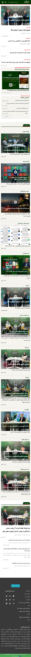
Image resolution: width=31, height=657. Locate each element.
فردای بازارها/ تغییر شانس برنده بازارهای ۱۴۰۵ (18, 90)
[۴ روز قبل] (15, 80)
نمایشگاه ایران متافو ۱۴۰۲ (23, 608)
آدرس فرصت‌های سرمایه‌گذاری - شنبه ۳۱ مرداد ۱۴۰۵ (17, 246)
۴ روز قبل (3, 156)
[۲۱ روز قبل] (15, 327)
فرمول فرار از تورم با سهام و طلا (20, 30)
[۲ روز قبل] (15, 203)
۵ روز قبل (3, 404)
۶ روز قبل (2, 186)
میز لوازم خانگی (25, 439)
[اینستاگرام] (13, 600)
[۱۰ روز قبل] (15, 451)
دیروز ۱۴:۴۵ (3, 65)
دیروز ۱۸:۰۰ (4, 105)
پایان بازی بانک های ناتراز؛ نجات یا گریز (21, 370)
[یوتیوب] (6, 596)
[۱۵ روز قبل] (15, 481)
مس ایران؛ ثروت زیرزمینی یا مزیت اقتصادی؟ (21, 563)
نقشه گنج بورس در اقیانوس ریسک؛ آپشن (19, 41)
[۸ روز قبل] (15, 265)
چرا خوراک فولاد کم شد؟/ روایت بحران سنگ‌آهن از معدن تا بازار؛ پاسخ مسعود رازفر (16, 530)
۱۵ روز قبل (3, 496)
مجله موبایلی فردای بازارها (22, 69)
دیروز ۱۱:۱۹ (3, 46)
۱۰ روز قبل (3, 464)
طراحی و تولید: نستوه (15, 656)
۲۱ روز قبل (3, 342)
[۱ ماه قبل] (15, 359)
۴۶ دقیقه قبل (4, 36)
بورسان (27, 27)
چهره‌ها (27, 377)
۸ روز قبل (3, 280)
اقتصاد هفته (26, 132)
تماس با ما (27, 594)
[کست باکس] (13, 604)
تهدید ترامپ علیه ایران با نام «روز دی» (20, 53)
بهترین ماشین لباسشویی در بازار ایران (21, 462)
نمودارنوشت (26, 50)
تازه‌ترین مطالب (24, 98)
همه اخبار (27, 597)
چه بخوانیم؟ (26, 253)
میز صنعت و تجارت (24, 315)
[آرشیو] (6, 604)
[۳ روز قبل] (15, 235)
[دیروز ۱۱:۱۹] (15, 421)
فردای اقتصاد (15, 2)
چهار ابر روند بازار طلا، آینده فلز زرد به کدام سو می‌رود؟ (17, 103)
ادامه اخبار (6, 116)
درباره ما (28, 591)
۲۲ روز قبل (5, 568)
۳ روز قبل (3, 248)
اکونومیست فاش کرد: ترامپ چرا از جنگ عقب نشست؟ (15, 62)
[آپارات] (6, 600)
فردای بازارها (26, 161)
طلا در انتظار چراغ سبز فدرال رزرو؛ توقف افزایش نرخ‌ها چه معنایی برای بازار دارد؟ (16, 550)
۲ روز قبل (3, 218)
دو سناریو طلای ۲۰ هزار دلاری (21, 108)
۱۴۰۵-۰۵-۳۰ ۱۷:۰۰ (5, 92)
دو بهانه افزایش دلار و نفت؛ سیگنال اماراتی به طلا (18, 184)
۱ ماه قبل (2, 372)
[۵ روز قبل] (15, 389)
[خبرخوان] (10, 604)
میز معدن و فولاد (24, 469)
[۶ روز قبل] (15, 173)
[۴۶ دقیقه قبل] (15, 15)
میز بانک (27, 347)
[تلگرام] (13, 596)
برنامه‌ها (27, 125)
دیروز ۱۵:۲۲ (4, 113)
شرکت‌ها (27, 503)
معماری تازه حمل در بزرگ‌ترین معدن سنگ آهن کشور (19, 540)
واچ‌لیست (27, 38)
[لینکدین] (10, 596)
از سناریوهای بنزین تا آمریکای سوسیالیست (20, 154)
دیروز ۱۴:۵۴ (5, 545)
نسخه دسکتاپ (15, 586)
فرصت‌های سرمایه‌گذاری (23, 223)
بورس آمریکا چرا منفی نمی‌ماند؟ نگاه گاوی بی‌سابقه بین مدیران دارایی (15, 112)
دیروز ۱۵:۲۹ (4, 108)
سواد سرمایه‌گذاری (24, 191)
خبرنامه (28, 600)
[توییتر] (10, 600)
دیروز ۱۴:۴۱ (3, 56)
